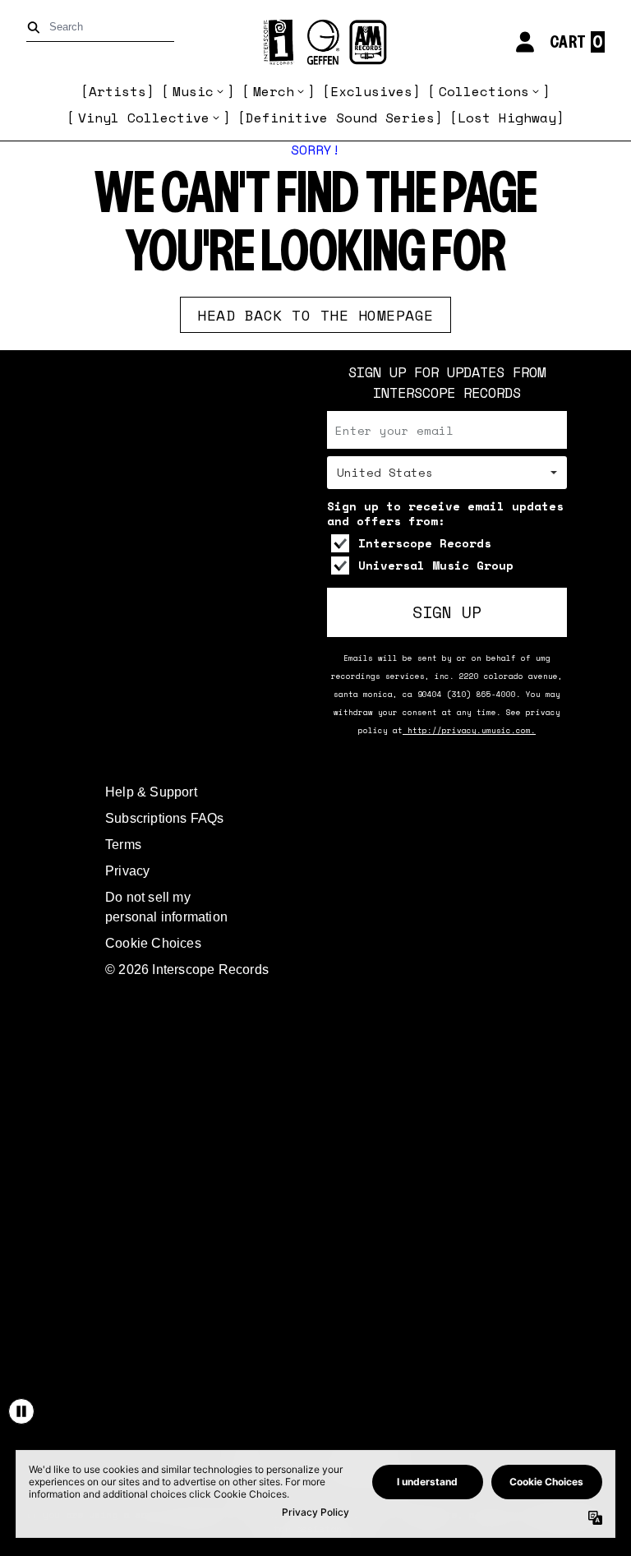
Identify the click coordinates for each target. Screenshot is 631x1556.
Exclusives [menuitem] (371, 91)
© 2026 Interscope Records (187, 970)
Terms (123, 845)
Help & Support (151, 792)
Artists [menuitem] (117, 91)
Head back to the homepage (315, 315)
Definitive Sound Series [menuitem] (340, 117)
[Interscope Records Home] (315, 42)
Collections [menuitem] (484, 91)
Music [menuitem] (193, 91)
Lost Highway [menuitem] (507, 117)
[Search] (36, 27)
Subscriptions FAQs (164, 818)
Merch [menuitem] (273, 91)
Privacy (127, 871)
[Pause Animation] (21, 1411)
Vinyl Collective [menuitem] (144, 117)
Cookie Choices (153, 943)
